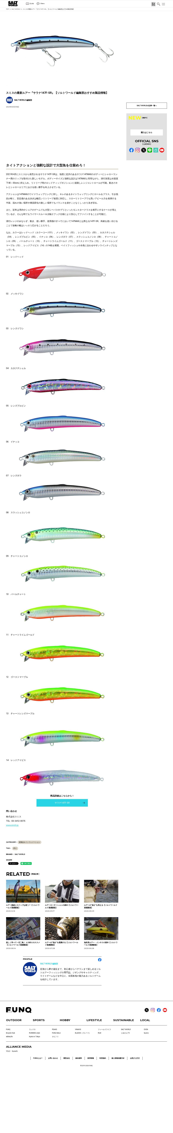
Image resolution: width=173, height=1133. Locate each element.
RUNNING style (34, 1033)
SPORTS (39, 1020)
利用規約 (102, 1058)
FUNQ (8, 1029)
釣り (15, 848)
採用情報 (90, 1058)
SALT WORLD (15, 9)
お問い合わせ (53, 1058)
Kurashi (15, 1051)
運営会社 (66, 1058)
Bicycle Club (10, 1033)
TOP (7, 9)
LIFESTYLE (94, 1020)
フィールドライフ (104, 1029)
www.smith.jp (12, 825)
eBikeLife (9, 1037)
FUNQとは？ (38, 1058)
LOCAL (145, 1020)
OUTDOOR (13, 1020)
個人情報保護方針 (118, 1058)
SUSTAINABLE (123, 1020)
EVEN (146, 1029)
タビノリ (55, 1037)
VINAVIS (78, 1029)
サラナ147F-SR (62, 802)
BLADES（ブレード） (83, 1033)
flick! (99, 1033)
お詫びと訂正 (135, 1058)
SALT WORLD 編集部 (49, 964)
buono (146, 1033)
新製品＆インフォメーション (29, 842)
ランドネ (32, 1029)
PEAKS (54, 1029)
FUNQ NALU (56, 1033)
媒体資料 (78, 1058)
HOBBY (65, 1020)
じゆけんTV (125, 1033)
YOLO (8, 1051)
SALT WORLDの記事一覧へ (147, 106)
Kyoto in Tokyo (34, 1037)
